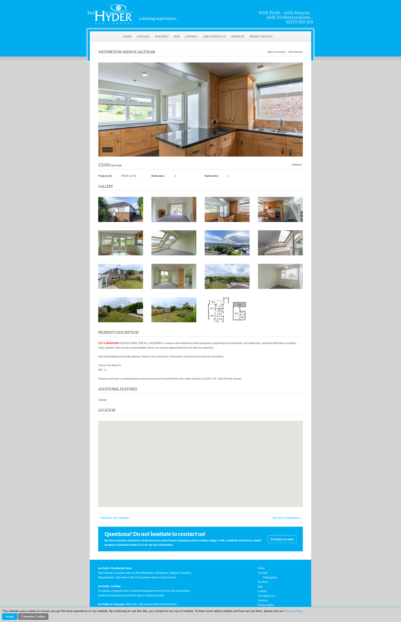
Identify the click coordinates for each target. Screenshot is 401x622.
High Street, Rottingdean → (287, 517)
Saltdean (297, 164)
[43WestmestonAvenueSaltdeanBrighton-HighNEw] (227, 321)
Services (237, 36)
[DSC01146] (173, 321)
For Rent (162, 36)
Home (127, 36)
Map (177, 36)
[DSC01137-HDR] (227, 221)
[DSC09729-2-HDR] (227, 254)
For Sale (143, 36)
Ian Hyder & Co (214, 36)
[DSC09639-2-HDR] (120, 221)
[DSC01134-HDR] (200, 109)
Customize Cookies (33, 616)
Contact (191, 36)
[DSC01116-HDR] (280, 288)
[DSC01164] (227, 288)
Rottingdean (270, 577)
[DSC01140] (120, 321)
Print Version (295, 52)
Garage (102, 399)
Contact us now (281, 539)
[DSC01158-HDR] (173, 288)
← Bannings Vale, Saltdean (113, 517)
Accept (9, 616)
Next (110, 149)
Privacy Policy (293, 611)
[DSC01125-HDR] (173, 221)
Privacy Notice (261, 36)
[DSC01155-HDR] (173, 254)
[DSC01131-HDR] (120, 254)
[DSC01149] (280, 254)
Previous (105, 149)
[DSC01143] (120, 288)
